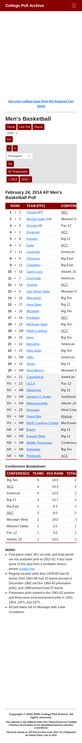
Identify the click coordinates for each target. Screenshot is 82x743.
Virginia (31, 285)
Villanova (33, 258)
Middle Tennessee (39, 442)
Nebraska (33, 449)
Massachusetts (37, 403)
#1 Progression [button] (17, 171)
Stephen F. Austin (38, 396)
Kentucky (33, 317)
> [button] (15, 148)
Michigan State (37, 324)
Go (9, 139)
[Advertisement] (41, 55)
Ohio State (33, 350)
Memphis (32, 344)
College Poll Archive (25, 5)
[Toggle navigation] (74, 6)
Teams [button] (38, 126)
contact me (26, 569)
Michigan (32, 311)
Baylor (31, 429)
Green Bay (34, 416)
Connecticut (34, 377)
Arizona (31, 225)
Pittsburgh (33, 456)
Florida (31, 212)
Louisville (33, 252)
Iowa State (33, 304)
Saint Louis (34, 271)
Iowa (29, 337)
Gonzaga (32, 410)
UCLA (30, 383)
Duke (30, 245)
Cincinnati (33, 278)
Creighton (33, 265)
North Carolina (36, 331)
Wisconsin (33, 298)
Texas (30, 364)
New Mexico (35, 370)
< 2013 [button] (12, 179)
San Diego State (38, 291)
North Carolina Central (42, 423)
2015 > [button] (25, 179)
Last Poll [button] (24, 126)
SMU (30, 357)
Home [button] (11, 126)
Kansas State (35, 436)
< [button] (9, 148)
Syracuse (33, 232)
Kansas (31, 238)
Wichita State (35, 219)
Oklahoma (33, 390)
